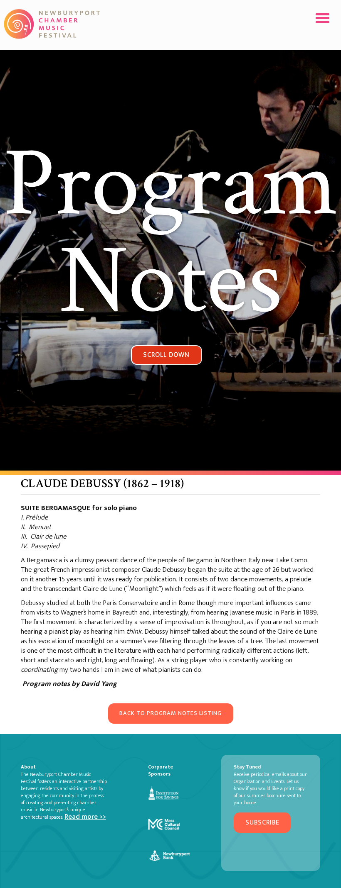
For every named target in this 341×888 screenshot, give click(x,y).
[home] (53, 23)
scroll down (166, 355)
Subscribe (262, 822)
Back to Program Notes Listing (170, 713)
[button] (322, 18)
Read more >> (85, 816)
